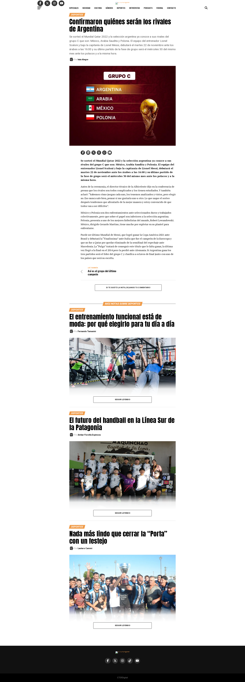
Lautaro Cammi (85, 548)
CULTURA (98, 7)
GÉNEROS (109, 7)
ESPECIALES (73, 7)
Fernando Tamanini (87, 331)
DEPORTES (121, 7)
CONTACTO (171, 7)
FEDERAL (159, 7)
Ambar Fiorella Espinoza (89, 435)
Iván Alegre (83, 59)
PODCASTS (148, 7)
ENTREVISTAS (134, 7)
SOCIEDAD (86, 7)
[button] (83, 153)
